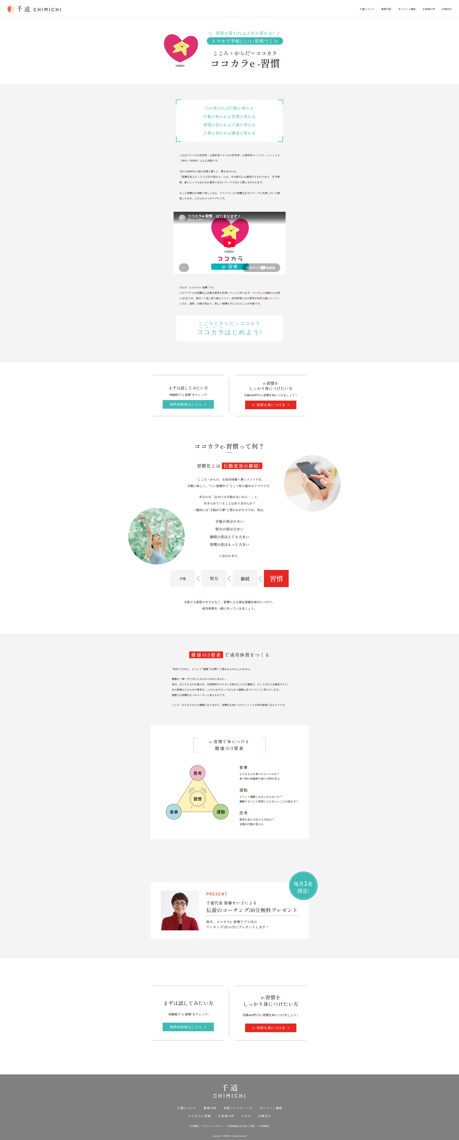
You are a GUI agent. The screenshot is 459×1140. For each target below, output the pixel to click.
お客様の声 (428, 9)
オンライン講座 (407, 9)
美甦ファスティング (238, 1108)
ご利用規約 (264, 1125)
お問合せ (447, 9)
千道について (366, 9)
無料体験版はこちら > (188, 404)
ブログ (246, 1116)
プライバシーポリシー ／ (215, 1125)
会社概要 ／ (196, 1125)
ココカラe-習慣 (199, 1116)
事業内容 (386, 9)
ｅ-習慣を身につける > (271, 405)
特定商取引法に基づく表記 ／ (243, 1125)
